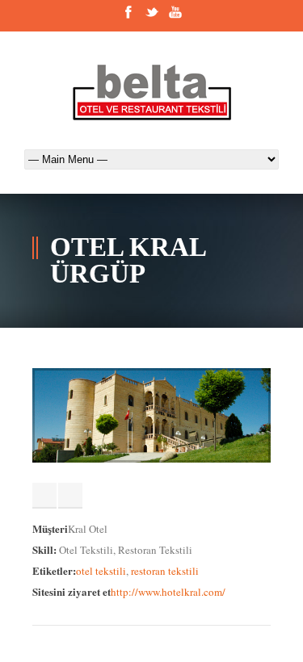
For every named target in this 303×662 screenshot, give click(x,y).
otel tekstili (101, 571)
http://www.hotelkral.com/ (168, 591)
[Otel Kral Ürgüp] (151, 458)
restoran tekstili (165, 571)
